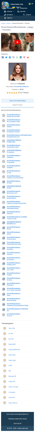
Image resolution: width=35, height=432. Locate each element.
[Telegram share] (9, 57)
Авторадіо (12, 392)
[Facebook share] (2, 57)
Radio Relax (12, 355)
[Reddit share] (27, 57)
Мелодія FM (12, 376)
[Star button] (8, 93)
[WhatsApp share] (17, 57)
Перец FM (12, 381)
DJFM (10, 365)
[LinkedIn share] (20, 57)
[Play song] (3, 115)
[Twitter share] (6, 57)
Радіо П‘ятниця (13, 387)
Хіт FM (11, 333)
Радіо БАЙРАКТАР (14, 349)
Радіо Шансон (13, 403)
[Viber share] (13, 57)
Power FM (12, 397)
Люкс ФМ (12, 328)
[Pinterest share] (24, 57)
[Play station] (4, 328)
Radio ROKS (12, 344)
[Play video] (17, 42)
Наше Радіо (12, 360)
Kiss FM (11, 339)
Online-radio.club (23, 428)
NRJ (10, 371)
